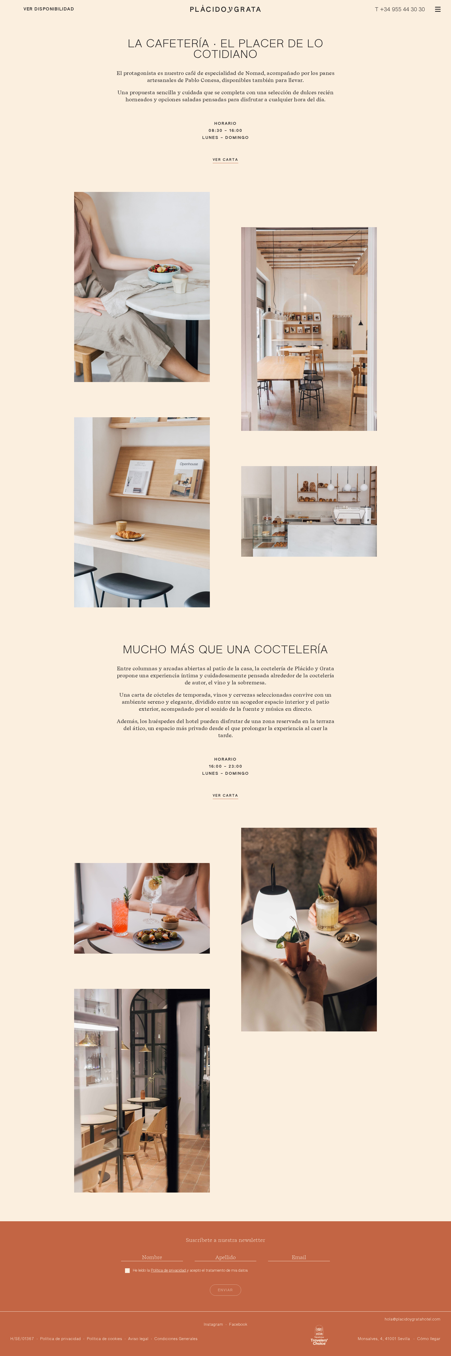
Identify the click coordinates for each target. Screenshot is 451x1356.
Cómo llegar (429, 1339)
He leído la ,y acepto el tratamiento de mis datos (190, 1270)
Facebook (238, 1324)
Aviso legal (138, 1339)
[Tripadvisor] (319, 1334)
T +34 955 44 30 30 (400, 9)
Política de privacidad (168, 1270)
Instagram (213, 1324)
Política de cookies (104, 1339)
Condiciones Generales (176, 1339)
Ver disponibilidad (48, 9)
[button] (438, 9)
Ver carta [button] (225, 160)
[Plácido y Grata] (225, 10)
